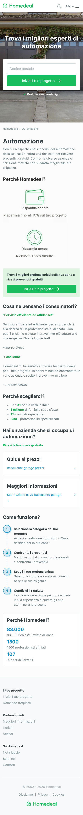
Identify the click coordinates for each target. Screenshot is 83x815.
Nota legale (11, 752)
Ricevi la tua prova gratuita (23, 445)
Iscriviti (8, 728)
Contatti (9, 765)
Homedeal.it (10, 128)
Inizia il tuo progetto (38, 81)
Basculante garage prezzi (25, 468)
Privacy (43, 794)
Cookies (58, 794)
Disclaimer (26, 794)
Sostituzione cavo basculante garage (34, 495)
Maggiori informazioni (19, 721)
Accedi (8, 734)
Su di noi (9, 759)
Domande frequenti (17, 703)
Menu (70, 6)
